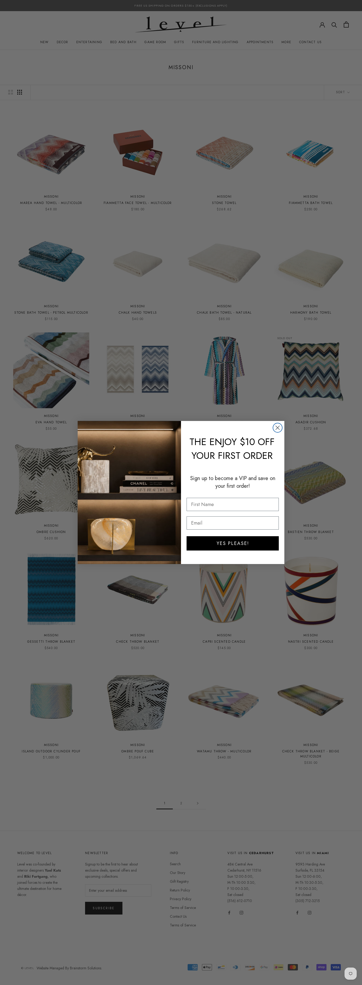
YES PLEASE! (233, 543)
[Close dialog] (277, 427)
